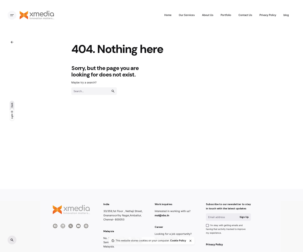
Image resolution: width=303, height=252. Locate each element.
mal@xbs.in (162, 215)
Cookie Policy (178, 240)
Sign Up (244, 217)
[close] (190, 241)
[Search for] (94, 91)
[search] (113, 91)
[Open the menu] (12, 15)
